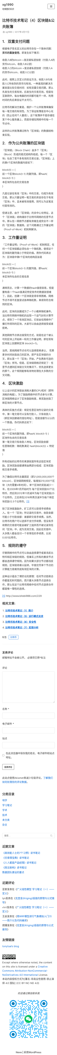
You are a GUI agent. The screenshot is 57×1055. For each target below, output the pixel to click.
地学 (4, 800)
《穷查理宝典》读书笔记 (15, 857)
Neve (19, 1052)
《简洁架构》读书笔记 (14, 867)
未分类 (6, 819)
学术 (4, 810)
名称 (5, 708)
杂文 (4, 824)
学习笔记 (7, 805)
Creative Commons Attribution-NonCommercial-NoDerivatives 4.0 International (25, 970)
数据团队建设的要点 (13, 872)
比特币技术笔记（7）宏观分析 (21, 627)
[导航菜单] (51, 6)
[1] (27, 501)
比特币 (13, 637)
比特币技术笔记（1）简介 (19, 610)
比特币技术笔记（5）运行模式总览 (24, 616)
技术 (4, 814)
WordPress (35, 1052)
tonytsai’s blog (10, 946)
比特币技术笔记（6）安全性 (20, 621)
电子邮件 (8, 723)
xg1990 (8, 32)
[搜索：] (28, 835)
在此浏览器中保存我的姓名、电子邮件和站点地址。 (30, 755)
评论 (4, 667)
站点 (4, 738)
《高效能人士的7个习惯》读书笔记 (21, 852)
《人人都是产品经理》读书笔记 (19, 862)
